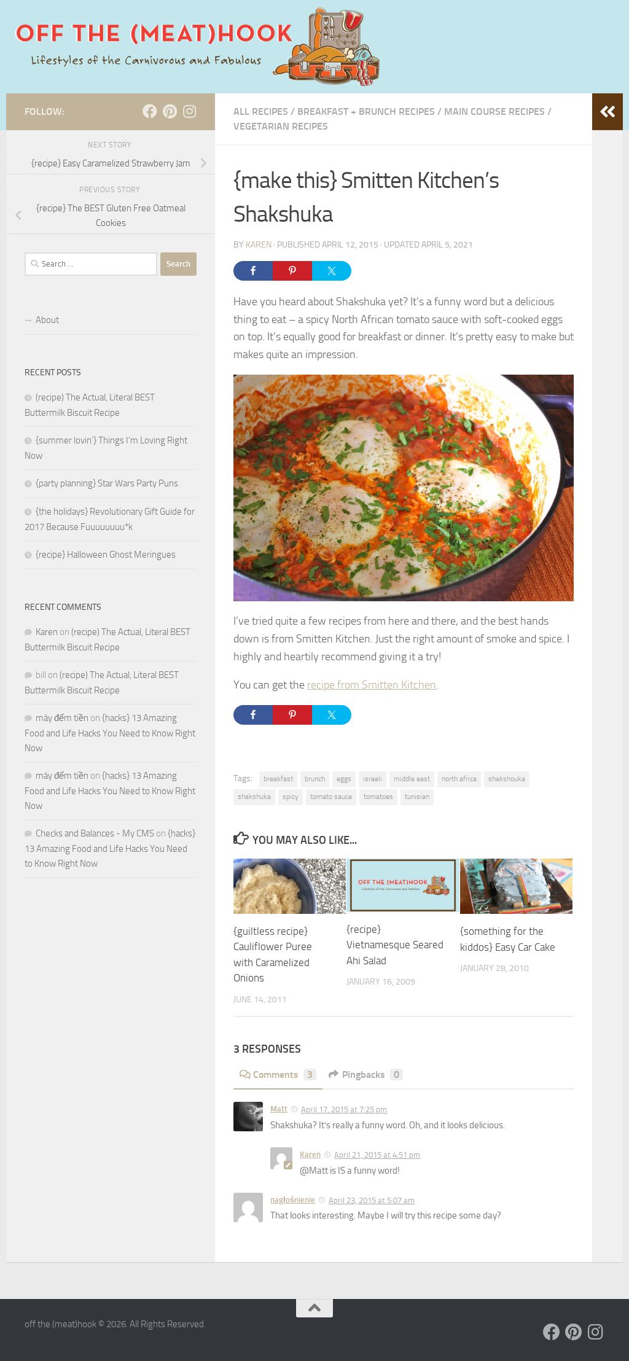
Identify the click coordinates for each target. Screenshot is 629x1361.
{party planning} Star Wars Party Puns (107, 483)
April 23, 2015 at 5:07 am (372, 1200)
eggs (344, 778)
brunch (315, 778)
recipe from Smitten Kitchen (371, 685)
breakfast (278, 778)
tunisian (417, 796)
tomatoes (378, 796)
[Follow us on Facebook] (150, 111)
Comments (283, 1074)
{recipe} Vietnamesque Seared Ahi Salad (394, 945)
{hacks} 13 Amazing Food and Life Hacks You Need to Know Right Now (110, 733)
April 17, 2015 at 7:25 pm (344, 1109)
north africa (459, 778)
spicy (291, 796)
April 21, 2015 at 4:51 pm (377, 1155)
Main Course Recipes (494, 111)
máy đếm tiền (62, 717)
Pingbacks (370, 1074)
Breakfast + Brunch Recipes (366, 111)
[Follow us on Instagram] (189, 111)
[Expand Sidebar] (607, 111)
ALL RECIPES (260, 111)
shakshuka (254, 796)
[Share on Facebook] (253, 271)
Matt (278, 1108)
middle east (412, 778)
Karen (259, 245)
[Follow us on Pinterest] (169, 111)
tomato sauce (331, 796)
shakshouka (506, 778)
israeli (372, 778)
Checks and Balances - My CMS (95, 833)
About (47, 320)
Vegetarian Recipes (280, 126)
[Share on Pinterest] (292, 271)
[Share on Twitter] (331, 271)
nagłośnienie (292, 1199)
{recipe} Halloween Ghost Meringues (106, 554)
